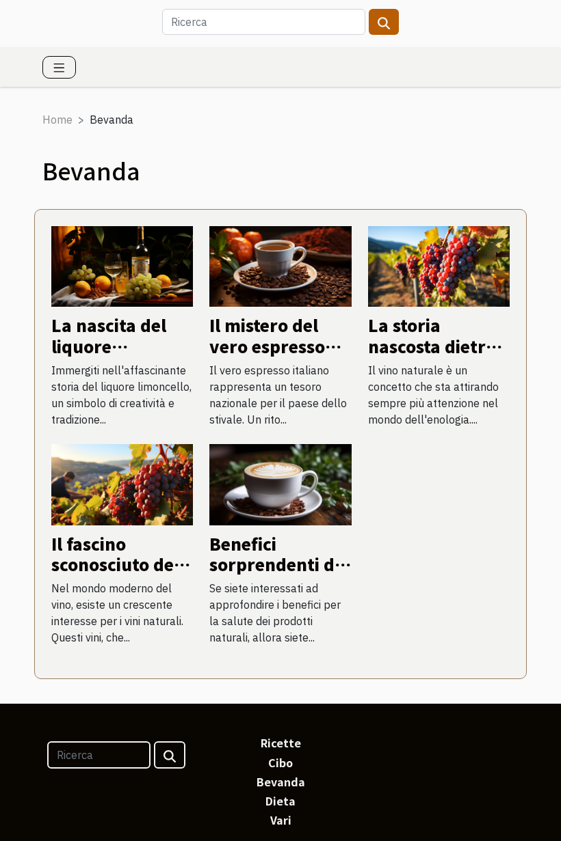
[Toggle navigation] (59, 67)
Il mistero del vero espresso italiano (267, 345)
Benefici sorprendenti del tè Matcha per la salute (279, 575)
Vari (280, 820)
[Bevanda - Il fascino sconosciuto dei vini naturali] (122, 483)
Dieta (280, 800)
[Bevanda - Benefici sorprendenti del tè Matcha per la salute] (280, 483)
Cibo (280, 762)
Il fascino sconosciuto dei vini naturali (115, 564)
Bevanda (281, 781)
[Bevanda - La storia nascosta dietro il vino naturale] (439, 265)
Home (57, 119)
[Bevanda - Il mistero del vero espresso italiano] (280, 265)
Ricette (281, 742)
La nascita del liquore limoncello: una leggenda (116, 356)
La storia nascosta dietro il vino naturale (432, 345)
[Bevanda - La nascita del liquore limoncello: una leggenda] (122, 265)
